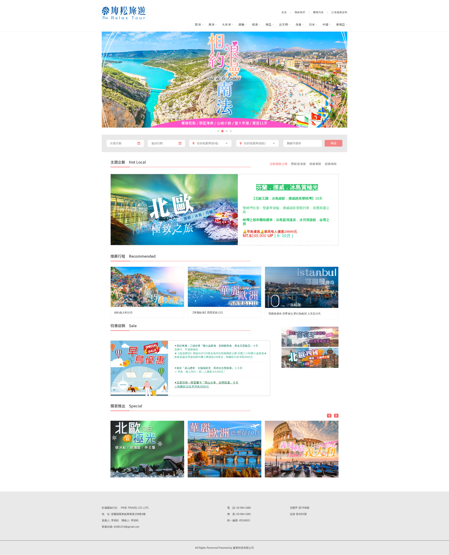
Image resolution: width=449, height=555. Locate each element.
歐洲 (198, 24)
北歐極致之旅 (278, 164)
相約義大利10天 (123, 312)
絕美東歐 (315, 164)
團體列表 (318, 12)
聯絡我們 (300, 12)
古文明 (283, 24)
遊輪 (241, 24)
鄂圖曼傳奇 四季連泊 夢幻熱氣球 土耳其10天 (295, 313)
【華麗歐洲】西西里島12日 (207, 312)
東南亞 (340, 24)
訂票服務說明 (339, 12)
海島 (298, 24)
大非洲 (226, 24)
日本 (312, 24)
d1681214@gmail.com (126, 526)
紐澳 (255, 24)
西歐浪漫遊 (298, 164)
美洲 (212, 24)
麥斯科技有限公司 (243, 547)
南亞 (269, 24)
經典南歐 (331, 164)
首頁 (284, 12)
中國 (326, 24)
